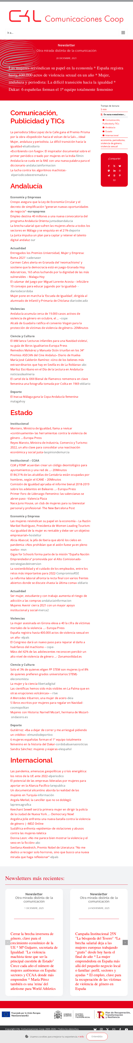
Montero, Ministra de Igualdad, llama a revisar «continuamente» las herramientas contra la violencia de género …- (48, 433)
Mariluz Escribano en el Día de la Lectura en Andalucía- (47, 369)
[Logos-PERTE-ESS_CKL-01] (66, 1010)
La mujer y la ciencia (23, 684)
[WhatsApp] (119, 170)
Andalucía (110, 127)
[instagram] (101, 1029)
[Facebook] (109, 165)
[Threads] (114, 175)
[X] (114, 165)
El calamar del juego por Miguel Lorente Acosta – (43, 282)
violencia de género (111, 143)
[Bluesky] (120, 165)
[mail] (113, 1029)
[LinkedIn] (114, 170)
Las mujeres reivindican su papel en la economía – (44, 521)
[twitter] (107, 1029)
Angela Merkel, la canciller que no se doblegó (40, 800)
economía (106, 140)
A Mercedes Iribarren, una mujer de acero (38, 698)
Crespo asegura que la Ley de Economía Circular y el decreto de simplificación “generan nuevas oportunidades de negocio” (49, 206)
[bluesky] (95, 1029)
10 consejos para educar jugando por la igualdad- (44, 286)
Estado (108, 131)
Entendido (97, 1036)
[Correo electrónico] (114, 180)
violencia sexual (109, 146)
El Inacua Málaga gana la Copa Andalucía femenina (44, 397)
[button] (7, 942)
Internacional (111, 135)
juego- (63, 267)
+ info (81, 1036)
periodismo (119, 140)
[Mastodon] (109, 170)
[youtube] (126, 1029)
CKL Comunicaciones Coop (30, 1029)
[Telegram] (109, 175)
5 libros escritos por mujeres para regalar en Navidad (46, 703)
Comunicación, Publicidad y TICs (111, 122)
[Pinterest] (120, 175)
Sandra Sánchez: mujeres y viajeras (34, 749)
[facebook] (120, 1029)
